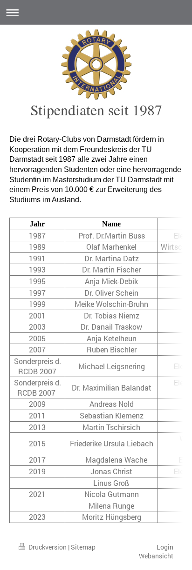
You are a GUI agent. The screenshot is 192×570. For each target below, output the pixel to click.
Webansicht (156, 555)
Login (165, 547)
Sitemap (83, 547)
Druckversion (47, 547)
